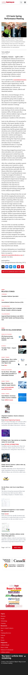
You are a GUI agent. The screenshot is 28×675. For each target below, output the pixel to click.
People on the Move (6, 334)
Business (3, 346)
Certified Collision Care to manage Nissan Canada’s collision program (11, 309)
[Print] (2, 266)
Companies (4, 294)
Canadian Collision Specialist (9, 296)
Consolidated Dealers (19, 80)
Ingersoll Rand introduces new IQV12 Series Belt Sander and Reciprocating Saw (12, 318)
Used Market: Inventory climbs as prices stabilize (8, 396)
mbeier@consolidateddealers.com (12, 255)
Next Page (17, 547)
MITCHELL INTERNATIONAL (12, 444)
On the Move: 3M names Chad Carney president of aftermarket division (9, 373)
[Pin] (18, 266)
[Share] (6, 266)
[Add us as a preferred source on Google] (22, 266)
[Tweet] (14, 266)
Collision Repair (5, 306)
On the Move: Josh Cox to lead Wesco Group (12, 488)
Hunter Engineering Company (12, 420)
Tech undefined (5, 52)
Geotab (7, 514)
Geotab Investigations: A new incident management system (12, 510)
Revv (6, 365)
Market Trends (5, 357)
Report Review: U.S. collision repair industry (8, 384)
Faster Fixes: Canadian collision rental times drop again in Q (12, 535)
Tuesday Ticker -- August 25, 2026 (8, 348)
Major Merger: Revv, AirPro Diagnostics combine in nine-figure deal (9, 361)
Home (2, 300)
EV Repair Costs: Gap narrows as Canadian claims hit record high (13, 441)
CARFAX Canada (9, 400)
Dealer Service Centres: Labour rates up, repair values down (13, 465)
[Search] (21, 2)
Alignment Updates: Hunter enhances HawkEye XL (12, 416)
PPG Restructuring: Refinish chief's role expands (7, 338)
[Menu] (25, 2)
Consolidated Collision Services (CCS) (12, 302)
